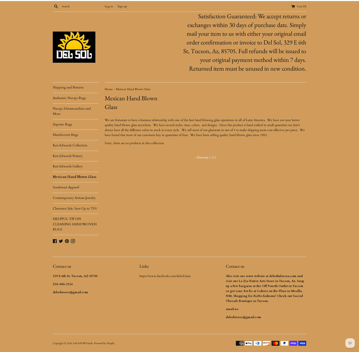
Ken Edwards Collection (70, 145)
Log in (109, 6)
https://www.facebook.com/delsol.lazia (165, 276)
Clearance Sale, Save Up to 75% (75, 208)
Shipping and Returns (68, 87)
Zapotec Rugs (62, 124)
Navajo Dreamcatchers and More (72, 111)
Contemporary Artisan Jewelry (74, 198)
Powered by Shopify (104, 343)
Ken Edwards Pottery (68, 156)
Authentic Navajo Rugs (69, 98)
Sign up (122, 6)
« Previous (201, 157)
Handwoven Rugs (65, 134)
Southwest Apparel (66, 187)
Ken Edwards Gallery (68, 166)
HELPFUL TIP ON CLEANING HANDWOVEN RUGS (75, 224)
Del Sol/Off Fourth (83, 343)
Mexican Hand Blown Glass (74, 177)
